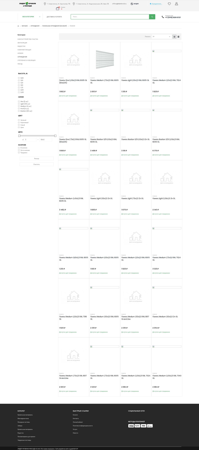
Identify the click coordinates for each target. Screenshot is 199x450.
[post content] (73, 59)
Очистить (36, 164)
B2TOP (76, 449)
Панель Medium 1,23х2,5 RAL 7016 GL (73, 317)
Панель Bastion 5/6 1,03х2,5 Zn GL (135, 139)
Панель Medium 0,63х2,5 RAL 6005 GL (73, 258)
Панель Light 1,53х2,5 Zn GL (101, 198)
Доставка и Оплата (54, 17)
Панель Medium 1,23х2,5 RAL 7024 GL (166, 81)
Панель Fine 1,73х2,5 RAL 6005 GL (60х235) (72, 140)
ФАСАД (20, 64)
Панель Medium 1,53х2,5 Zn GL (165, 316)
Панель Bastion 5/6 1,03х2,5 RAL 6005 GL (103, 140)
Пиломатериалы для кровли (26, 437)
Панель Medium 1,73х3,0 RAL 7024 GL (166, 258)
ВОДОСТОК (21, 46)
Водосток (21, 433)
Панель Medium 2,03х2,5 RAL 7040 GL (166, 376)
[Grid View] (174, 36)
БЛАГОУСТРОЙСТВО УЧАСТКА (28, 39)
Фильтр (36, 158)
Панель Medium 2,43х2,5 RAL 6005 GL (71, 199)
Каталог (75, 415)
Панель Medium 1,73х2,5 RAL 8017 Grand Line (73, 376)
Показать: (148, 37)
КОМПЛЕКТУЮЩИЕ (24, 50)
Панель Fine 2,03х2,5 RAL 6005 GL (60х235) (73, 81)
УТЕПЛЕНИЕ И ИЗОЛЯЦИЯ (26, 60)
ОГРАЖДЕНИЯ (22, 57)
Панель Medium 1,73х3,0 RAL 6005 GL (104, 376)
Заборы (20, 426)
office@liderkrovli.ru (119, 4)
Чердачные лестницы (24, 440)
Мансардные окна (23, 418)
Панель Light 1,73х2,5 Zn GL (132, 198)
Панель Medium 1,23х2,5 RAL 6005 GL (135, 258)
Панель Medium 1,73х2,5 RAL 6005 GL (104, 81)
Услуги (75, 429)
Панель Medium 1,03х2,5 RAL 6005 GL (104, 258)
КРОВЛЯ (20, 53)
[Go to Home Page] (18, 26)
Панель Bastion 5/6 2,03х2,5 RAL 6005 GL (166, 140)
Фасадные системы (24, 422)
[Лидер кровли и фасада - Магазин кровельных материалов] (27, 4)
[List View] (178, 36)
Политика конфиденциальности (83, 426)
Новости (75, 433)
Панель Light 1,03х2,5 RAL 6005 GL (135, 80)
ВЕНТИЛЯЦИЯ (22, 43)
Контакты (76, 418)
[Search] (152, 16)
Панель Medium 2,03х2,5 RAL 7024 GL (135, 376)
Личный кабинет (78, 422)
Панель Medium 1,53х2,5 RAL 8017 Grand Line (135, 317)
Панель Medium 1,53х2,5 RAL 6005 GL (104, 317)
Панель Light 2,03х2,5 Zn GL (163, 198)
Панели (61, 78)
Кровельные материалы (25, 415)
